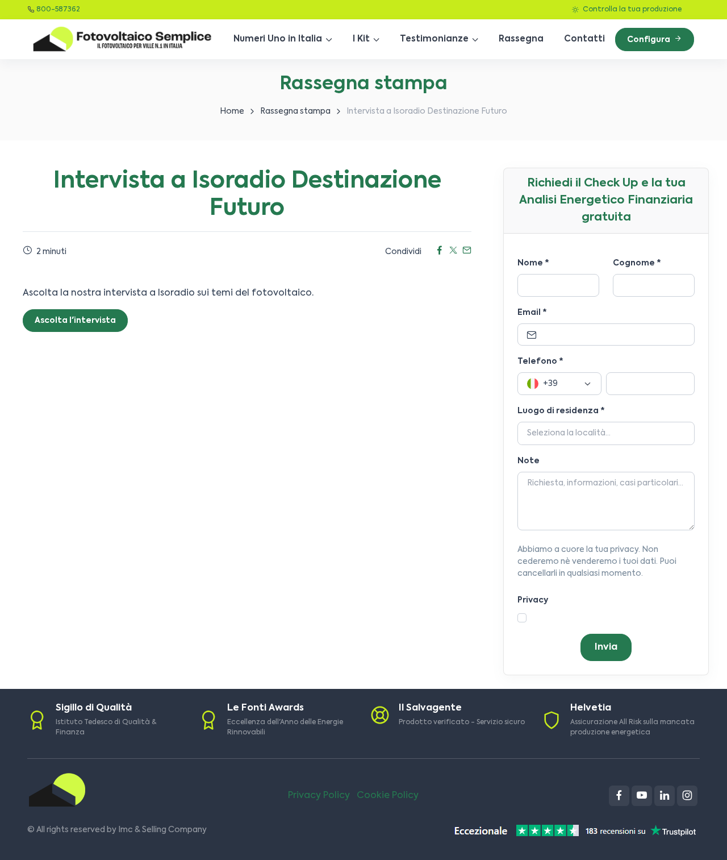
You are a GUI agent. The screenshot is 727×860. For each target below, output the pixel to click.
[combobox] (559, 383)
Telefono (540, 361)
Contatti (584, 39)
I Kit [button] (361, 39)
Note (528, 461)
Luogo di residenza (561, 411)
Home (232, 111)
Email (532, 313)
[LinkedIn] (664, 796)
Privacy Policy (319, 795)
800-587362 (58, 9)
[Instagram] (687, 796)
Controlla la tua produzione (631, 9)
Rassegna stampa (295, 111)
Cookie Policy (388, 795)
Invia (606, 647)
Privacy (532, 600)
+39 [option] (550, 384)
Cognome (637, 263)
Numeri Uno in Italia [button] (277, 39)
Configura (649, 40)
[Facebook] (619, 796)
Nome (533, 263)
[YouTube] (642, 796)
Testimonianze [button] (434, 39)
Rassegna (521, 39)
